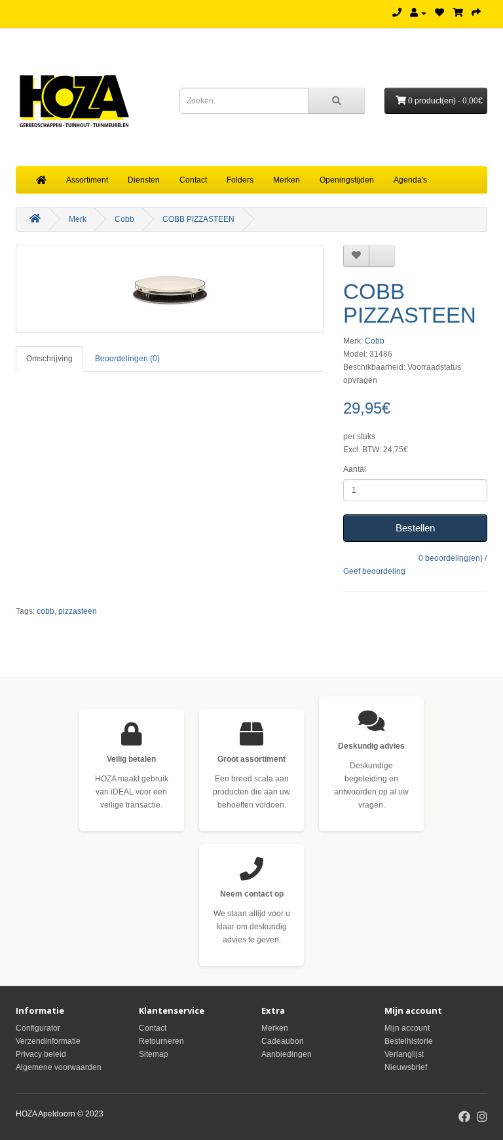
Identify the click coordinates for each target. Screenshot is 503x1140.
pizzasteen (77, 611)
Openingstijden (347, 180)
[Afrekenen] (476, 13)
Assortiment (87, 180)
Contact (193, 180)
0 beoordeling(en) (451, 558)
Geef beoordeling (374, 571)
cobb (45, 611)
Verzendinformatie (48, 1041)
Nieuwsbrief (405, 1067)
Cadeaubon (282, 1041)
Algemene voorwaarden (59, 1067)
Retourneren (161, 1041)
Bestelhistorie (408, 1041)
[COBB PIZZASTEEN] (170, 289)
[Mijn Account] (418, 13)
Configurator (38, 1028)
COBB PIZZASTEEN (198, 219)
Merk (77, 219)
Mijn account (407, 1028)
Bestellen (415, 527)
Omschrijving (49, 358)
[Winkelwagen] (458, 13)
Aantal (354, 469)
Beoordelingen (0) (127, 358)
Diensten (144, 180)
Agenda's (410, 180)
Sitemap (153, 1054)
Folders (240, 180)
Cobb (124, 219)
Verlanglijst (404, 1054)
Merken (286, 180)
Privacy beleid (41, 1054)
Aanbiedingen (286, 1054)
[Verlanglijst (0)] (439, 13)
